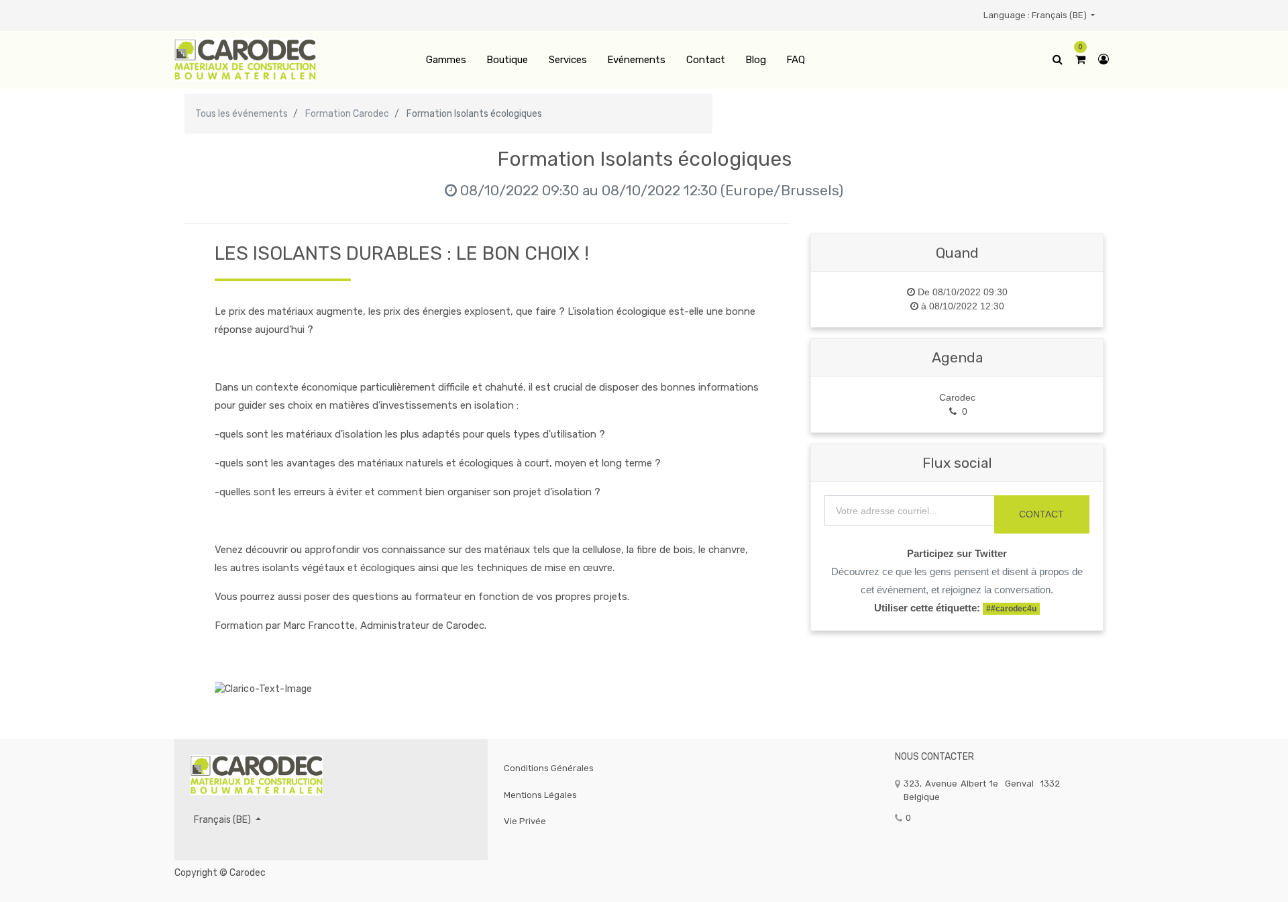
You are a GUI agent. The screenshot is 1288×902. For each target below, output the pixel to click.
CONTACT (1041, 514)
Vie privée (525, 821)
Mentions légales (540, 795)
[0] (1080, 60)
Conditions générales (549, 768)
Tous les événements (241, 113)
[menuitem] (446, 60)
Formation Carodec (347, 113)
